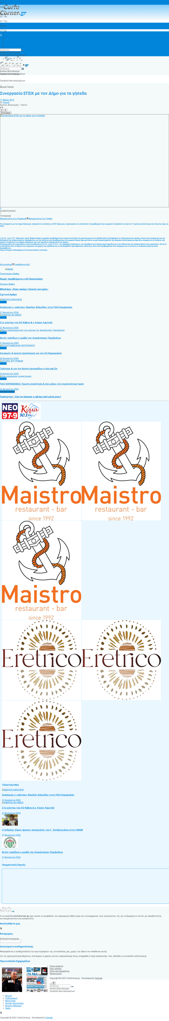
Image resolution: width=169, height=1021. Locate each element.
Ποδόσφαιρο (11, 35)
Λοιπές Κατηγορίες (14, 45)
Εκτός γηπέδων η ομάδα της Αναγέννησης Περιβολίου (30, 338)
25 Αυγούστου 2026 (9, 358)
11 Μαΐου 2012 (7, 100)
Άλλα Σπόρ (10, 37)
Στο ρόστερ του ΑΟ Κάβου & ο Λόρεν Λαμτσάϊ (26, 322)
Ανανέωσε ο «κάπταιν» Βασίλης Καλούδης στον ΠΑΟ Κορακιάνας (36, 307)
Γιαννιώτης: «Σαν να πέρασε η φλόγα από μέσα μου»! (30, 396)
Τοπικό (10, 87)
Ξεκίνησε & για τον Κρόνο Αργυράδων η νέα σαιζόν (28, 368)
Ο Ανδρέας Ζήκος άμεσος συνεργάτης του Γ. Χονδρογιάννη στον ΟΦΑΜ (42, 830)
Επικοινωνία (56, 973)
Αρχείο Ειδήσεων (13, 42)
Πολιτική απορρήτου (59, 971)
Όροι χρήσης (11, 47)
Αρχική (8, 26)
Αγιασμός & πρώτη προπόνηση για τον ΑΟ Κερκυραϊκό (31, 353)
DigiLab (98, 978)
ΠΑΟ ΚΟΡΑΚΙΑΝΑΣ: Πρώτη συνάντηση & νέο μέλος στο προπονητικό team (42, 383)
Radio (8, 45)
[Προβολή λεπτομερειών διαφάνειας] (9, 269)
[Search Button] (23, 50)
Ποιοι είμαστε (56, 966)
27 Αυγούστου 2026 (9, 312)
